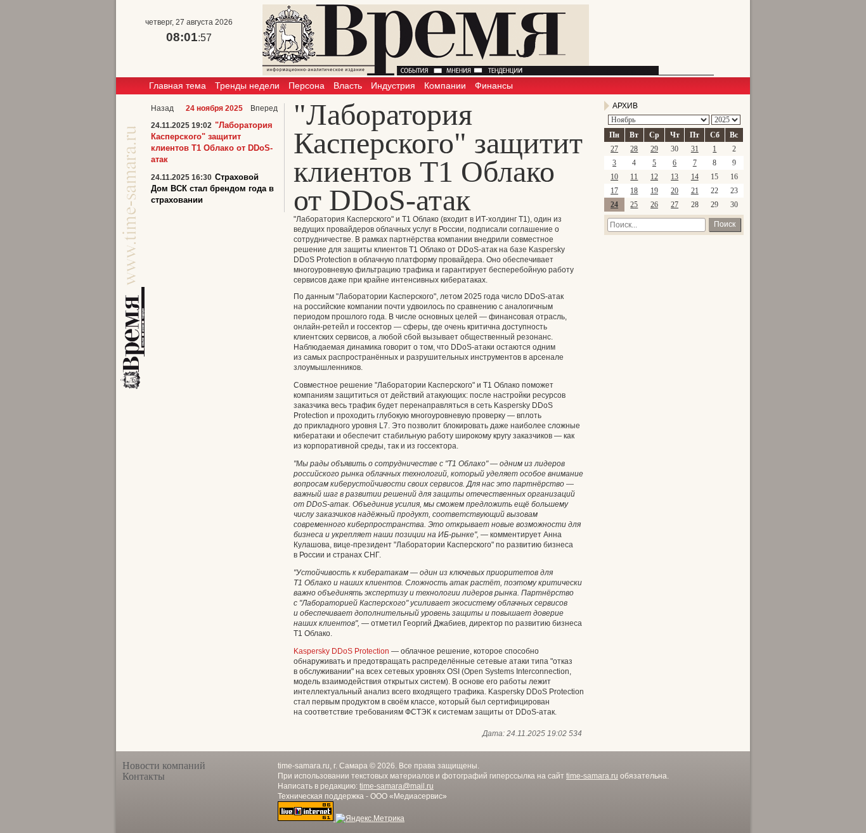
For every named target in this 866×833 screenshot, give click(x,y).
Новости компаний (163, 765)
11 (634, 177)
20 (674, 190)
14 (695, 177)
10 (614, 177)
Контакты (143, 776)
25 (634, 204)
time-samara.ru (592, 776)
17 (614, 190)
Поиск (724, 224)
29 (654, 149)
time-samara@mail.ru (396, 786)
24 (614, 204)
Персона (306, 85)
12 (654, 177)
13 (674, 177)
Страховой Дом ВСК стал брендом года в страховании (212, 188)
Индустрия (393, 85)
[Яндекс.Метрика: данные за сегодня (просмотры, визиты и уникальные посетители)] (369, 818)
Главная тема (177, 85)
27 (614, 149)
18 (634, 190)
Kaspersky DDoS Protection (341, 651)
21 (695, 190)
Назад (162, 108)
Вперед (264, 108)
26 (654, 204)
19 (654, 190)
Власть (347, 85)
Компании (445, 85)
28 (634, 149)
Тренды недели (247, 85)
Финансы (494, 85)
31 (695, 149)
